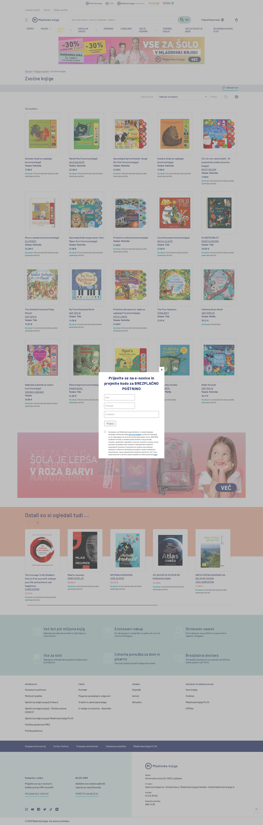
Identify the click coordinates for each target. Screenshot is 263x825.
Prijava (110, 423)
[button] (161, 369)
